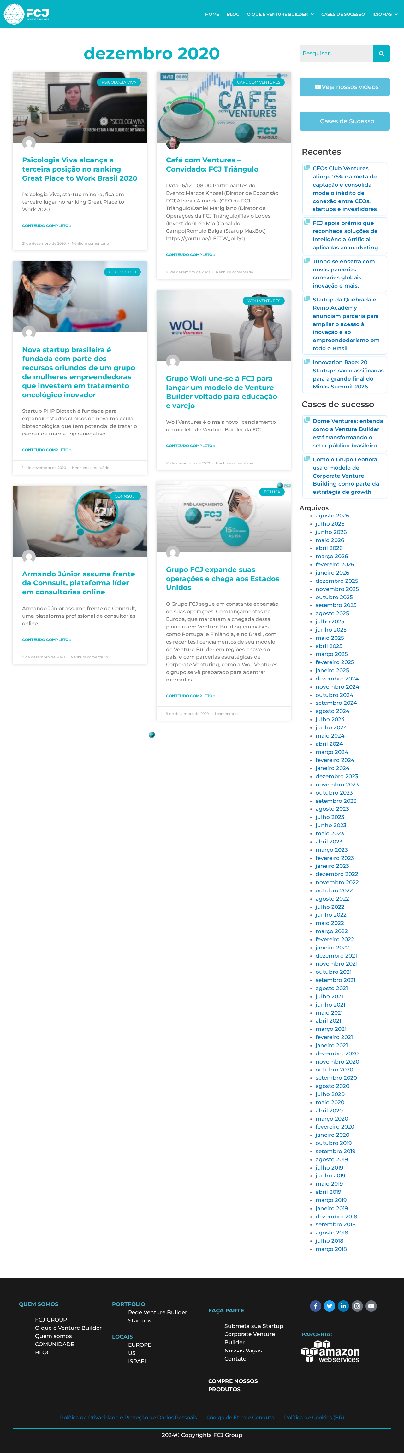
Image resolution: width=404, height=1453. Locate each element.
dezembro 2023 (337, 776)
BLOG (233, 14)
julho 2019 (329, 1167)
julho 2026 (330, 524)
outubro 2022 (334, 890)
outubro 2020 (334, 1069)
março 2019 (331, 1200)
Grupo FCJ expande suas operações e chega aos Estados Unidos (222, 578)
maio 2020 (330, 1102)
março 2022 (332, 931)
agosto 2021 (332, 988)
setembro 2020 (336, 1078)
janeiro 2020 (332, 1135)
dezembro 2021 (336, 956)
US (132, 1353)
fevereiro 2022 (335, 939)
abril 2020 (329, 1110)
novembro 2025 (337, 589)
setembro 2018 (336, 1224)
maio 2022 (330, 923)
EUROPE (140, 1345)
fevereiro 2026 (335, 564)
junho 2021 (330, 1004)
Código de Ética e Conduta (240, 1418)
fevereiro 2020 (335, 1126)
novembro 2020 (337, 1062)
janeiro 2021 (332, 1045)
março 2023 (332, 850)
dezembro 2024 (337, 678)
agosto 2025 (332, 613)
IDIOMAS (382, 14)
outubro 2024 (334, 695)
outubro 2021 (334, 972)
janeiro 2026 (332, 572)
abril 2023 (329, 841)
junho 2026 (331, 532)
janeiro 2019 (332, 1208)
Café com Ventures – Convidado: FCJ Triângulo (212, 164)
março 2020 (332, 1119)
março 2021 (331, 1029)
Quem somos (53, 1336)
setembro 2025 (336, 605)
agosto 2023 (332, 809)
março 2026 (332, 556)
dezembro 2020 (337, 1053)
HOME (212, 14)
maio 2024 (330, 735)
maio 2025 (330, 638)
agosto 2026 (332, 515)
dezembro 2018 (336, 1216)
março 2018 (331, 1249)
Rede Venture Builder (157, 1312)
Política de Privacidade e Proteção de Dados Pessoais (128, 1418)
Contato (235, 1359)
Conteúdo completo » (47, 225)
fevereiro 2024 (335, 760)
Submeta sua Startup (253, 1326)
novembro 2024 (337, 687)
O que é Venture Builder (68, 1328)
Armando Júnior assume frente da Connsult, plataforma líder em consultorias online (78, 583)
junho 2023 (331, 825)
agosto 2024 (332, 711)
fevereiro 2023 (335, 858)
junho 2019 (330, 1175)
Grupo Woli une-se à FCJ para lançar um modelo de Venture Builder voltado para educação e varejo (221, 392)
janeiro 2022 (332, 947)
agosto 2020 (332, 1086)
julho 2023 (330, 817)
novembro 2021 (337, 963)
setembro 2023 (336, 801)
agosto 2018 (332, 1232)
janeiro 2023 (332, 866)
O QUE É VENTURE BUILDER (277, 14)
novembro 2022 (337, 882)
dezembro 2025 (337, 581)
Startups (140, 1320)
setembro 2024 (336, 703)
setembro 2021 (335, 980)
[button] (280, 14)
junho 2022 (331, 915)
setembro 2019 (335, 1151)
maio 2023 (330, 833)
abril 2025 (329, 646)
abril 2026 (329, 548)
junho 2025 (331, 630)
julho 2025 (330, 621)
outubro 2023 (334, 793)
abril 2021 (328, 1021)
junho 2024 (331, 727)
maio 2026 (330, 540)
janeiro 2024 (332, 768)
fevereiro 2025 (335, 662)
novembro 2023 (337, 784)
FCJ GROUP (51, 1319)
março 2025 (332, 654)
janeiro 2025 (332, 670)
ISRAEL (137, 1361)
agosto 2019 (332, 1159)
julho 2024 (330, 719)
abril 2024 (329, 744)
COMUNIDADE (54, 1344)
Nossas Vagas (243, 1350)
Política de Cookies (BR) (314, 1418)
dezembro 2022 (337, 874)
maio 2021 (329, 1013)
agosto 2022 (332, 899)
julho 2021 (329, 996)
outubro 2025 (334, 597)
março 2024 (332, 752)
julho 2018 (329, 1241)
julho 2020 (330, 1094)
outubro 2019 (334, 1143)
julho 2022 (330, 907)
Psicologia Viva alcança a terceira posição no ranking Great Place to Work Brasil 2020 (79, 169)
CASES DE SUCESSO (343, 14)
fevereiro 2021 (334, 1037)
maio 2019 (329, 1184)
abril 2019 (328, 1192)
